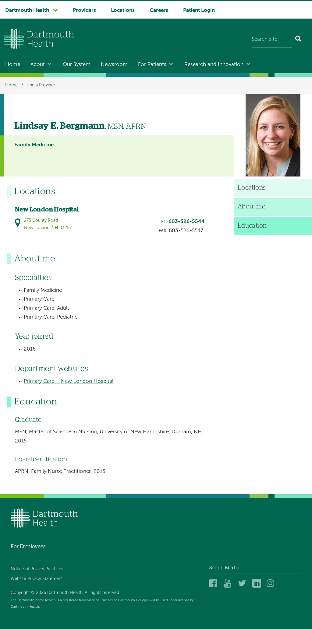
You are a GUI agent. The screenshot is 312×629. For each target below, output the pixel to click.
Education (252, 226)
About (37, 64)
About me (251, 207)
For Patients (152, 64)
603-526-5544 (186, 221)
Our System (76, 64)
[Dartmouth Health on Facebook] (214, 583)
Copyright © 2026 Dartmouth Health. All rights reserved (65, 593)
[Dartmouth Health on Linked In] (257, 583)
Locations (123, 10)
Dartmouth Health (27, 10)
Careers (159, 10)
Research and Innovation (213, 64)
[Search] (298, 39)
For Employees (28, 546)
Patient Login (199, 10)
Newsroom (114, 64)
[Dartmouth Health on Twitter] (243, 583)
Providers (84, 10)
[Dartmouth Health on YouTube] (229, 583)
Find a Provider (41, 85)
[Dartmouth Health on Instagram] (272, 583)
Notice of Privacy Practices (37, 569)
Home (12, 64)
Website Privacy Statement (37, 579)
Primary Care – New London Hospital (68, 381)
